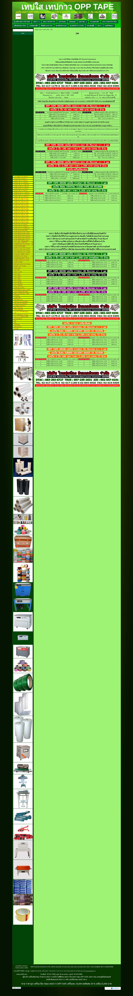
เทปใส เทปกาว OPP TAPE (42, 29)
